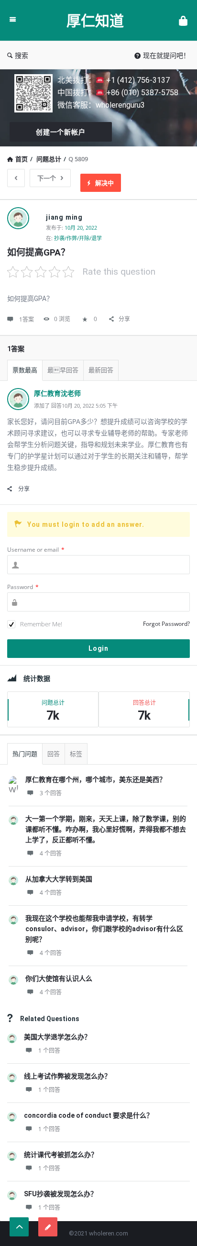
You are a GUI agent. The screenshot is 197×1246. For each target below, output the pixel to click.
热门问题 (24, 753)
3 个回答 (51, 793)
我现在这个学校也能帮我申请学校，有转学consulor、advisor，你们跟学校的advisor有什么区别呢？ (104, 928)
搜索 (21, 55)
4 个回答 (51, 853)
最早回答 (62, 370)
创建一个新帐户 (61, 132)
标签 (76, 753)
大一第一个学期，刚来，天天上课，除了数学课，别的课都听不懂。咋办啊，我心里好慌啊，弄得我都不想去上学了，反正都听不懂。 (105, 829)
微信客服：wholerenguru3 (101, 105)
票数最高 (24, 370)
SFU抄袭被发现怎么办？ (60, 1194)
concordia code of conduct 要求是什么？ (88, 1115)
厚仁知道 (95, 20)
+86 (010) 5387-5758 (141, 92)
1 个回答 (49, 1050)
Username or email (36, 549)
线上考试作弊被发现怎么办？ (67, 1076)
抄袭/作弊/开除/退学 (78, 238)
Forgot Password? (166, 624)
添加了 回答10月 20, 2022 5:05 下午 (76, 405)
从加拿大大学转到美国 (58, 879)
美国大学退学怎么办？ (57, 1037)
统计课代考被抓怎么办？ (61, 1154)
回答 (53, 753)
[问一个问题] (47, 1226)
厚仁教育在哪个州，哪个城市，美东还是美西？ (95, 779)
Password (23, 587)
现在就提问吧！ (166, 55)
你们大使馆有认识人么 (58, 978)
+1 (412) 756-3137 (137, 80)
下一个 (46, 178)
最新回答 (100, 370)
